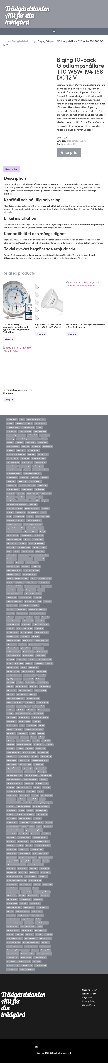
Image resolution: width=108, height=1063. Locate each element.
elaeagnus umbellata (13, 892)
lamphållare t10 (68, 144)
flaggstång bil (34, 872)
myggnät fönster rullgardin (14, 702)
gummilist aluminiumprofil (15, 830)
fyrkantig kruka (25, 861)
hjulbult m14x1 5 (42, 814)
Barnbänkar (25, 950)
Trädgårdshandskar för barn (27, 485)
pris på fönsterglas (12, 632)
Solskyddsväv (40, 551)
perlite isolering (21, 659)
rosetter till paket (12, 605)
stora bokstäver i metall (42, 516)
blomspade (20, 934)
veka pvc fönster (44, 435)
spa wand (16, 551)
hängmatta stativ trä (25, 818)
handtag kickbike (11, 822)
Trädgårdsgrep (43, 485)
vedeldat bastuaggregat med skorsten (27, 439)
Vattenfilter (31, 454)
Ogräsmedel (10, 682)
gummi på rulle (11, 833)
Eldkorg (35, 888)
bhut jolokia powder (30, 938)
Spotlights (23, 543)
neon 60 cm (10, 694)
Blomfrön (38, 934)
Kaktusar (37, 787)
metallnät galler (38, 713)
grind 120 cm (46, 833)
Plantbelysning (40, 655)
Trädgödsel (45, 477)
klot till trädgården (46, 775)
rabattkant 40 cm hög (13, 624)
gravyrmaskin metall (24, 837)
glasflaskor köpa (11, 853)
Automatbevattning (40, 957)
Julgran (40, 791)
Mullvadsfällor (30, 702)
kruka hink (30, 748)
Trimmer (27, 470)
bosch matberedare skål (27, 926)
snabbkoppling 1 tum (13, 566)
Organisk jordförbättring (14, 679)
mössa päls (10, 706)
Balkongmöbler (45, 950)
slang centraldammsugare (31, 570)
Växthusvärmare (42, 442)
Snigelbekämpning (31, 562)
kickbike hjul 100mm (42, 783)
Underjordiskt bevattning (14, 470)
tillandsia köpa (11, 501)
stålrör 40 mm (39, 535)
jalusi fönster (11, 799)
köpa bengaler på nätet (13, 768)
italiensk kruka (32, 799)
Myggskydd (33, 694)
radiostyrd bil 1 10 (28, 620)
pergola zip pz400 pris (45, 659)
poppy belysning (27, 640)
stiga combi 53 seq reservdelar (15, 528)
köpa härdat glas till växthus (40, 760)
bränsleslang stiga (12, 926)
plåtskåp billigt (25, 648)
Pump (18, 628)
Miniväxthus (10, 710)
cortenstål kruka (36, 911)
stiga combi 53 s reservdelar (35, 528)
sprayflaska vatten (38, 539)
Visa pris (69, 152)
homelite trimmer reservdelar (25, 814)
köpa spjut (35, 756)
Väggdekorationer (27, 462)
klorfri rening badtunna (13, 779)
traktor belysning (12, 477)
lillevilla (33, 737)
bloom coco (10, 934)
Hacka (39, 826)
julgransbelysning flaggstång (15, 791)
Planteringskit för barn (13, 655)
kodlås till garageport (31, 775)
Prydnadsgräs (39, 628)
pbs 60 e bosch (39, 663)
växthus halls (36, 446)
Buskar (38, 919)
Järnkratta (35, 795)
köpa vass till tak (11, 756)
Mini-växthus (31, 710)
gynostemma (47, 826)
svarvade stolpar (20, 512)
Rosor (39, 601)
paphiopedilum (33, 667)
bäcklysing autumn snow (44, 953)
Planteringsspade (42, 651)
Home (6, 41)
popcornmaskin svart (42, 640)
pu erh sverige (28, 628)
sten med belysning (12, 535)
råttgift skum (19, 617)
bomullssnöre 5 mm (13, 930)
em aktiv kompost (25, 888)
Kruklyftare (20, 748)
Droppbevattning (33, 895)
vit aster (39, 427)
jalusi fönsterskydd (46, 795)
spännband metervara (39, 547)
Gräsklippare (10, 845)
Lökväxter (9, 729)
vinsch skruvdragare (25, 431)
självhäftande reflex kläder (14, 586)
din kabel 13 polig (12, 903)
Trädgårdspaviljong (35, 481)
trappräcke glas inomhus (14, 473)
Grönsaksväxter (23, 833)
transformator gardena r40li (32, 473)
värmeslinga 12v (42, 454)
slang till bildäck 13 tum (13, 570)
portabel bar (35, 636)
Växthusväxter (30, 442)
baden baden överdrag (27, 953)
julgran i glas (31, 791)
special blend (10, 547)
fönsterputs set (45, 868)
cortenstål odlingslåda (22, 911)
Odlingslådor (33, 686)
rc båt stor (10, 617)
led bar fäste (10, 744)
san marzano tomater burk (14, 593)
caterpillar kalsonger (13, 919)
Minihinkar (21, 710)
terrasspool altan (23, 501)
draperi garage (45, 895)
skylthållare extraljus (29, 574)
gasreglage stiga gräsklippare (27, 857)
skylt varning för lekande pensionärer (17, 578)
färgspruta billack (12, 884)
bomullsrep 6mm (27, 930)
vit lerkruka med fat (28, 427)
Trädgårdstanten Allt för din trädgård (27, 15)
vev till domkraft (32, 435)
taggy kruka (45, 508)
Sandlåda (41, 589)
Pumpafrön (10, 628)
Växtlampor (20, 442)
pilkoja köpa (10, 659)
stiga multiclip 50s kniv (34, 520)
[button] (54, 31)
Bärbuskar (35, 950)
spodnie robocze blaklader (36, 543)
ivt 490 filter (21, 799)
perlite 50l (32, 659)
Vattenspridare (47, 446)
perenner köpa (19, 663)
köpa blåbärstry (38, 764)
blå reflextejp (48, 934)
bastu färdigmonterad (31, 946)
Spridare (26, 539)
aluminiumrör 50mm (13, 965)
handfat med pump (37, 822)
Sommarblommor (28, 551)
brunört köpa (28, 922)
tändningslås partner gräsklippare (16, 504)
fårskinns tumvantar (35, 880)
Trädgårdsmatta (11, 485)
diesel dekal (23, 903)
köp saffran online (40, 768)
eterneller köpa (47, 884)
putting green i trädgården (40, 624)
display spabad (38, 899)
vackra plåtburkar (40, 462)
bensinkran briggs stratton (30, 942)
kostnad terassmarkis (13, 752)
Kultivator (49, 744)
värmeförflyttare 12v (12, 458)
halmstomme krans (12, 826)
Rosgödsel (47, 601)
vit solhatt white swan (13, 427)
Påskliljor (49, 663)
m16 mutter (36, 721)
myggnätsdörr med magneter (15, 698)
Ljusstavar (19, 729)
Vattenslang (10, 450)
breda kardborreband (42, 922)
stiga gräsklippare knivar (14, 524)
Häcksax (24, 826)
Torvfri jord (21, 493)
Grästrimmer (10, 841)
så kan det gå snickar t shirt (33, 593)
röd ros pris (35, 605)
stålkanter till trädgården (14, 539)
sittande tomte (46, 586)
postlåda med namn (12, 636)
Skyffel (33, 578)
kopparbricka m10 (43, 752)
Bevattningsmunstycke (13, 942)
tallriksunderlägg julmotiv (14, 508)
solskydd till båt (11, 555)
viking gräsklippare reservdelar (15, 435)
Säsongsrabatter (30, 589)
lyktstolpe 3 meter (12, 725)
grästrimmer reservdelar (40, 837)
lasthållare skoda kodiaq (24, 744)
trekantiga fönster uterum (40, 470)
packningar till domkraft (14, 675)
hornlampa (10, 814)
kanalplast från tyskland (24, 787)
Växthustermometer (12, 446)
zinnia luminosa (11, 419)
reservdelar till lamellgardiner (37, 609)
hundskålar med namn (23, 806)
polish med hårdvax (12, 648)
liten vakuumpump (12, 737)
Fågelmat (37, 884)
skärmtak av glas (31, 582)
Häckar (32, 826)
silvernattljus (11, 589)
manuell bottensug (24, 721)
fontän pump (33, 868)
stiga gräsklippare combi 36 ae (32, 524)
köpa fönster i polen (25, 764)
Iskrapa (42, 799)
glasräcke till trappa (36, 849)
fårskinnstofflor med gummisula (16, 880)
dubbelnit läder (26, 892)
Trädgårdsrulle (22, 481)
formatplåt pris (22, 868)
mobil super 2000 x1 (38, 706)
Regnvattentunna (22, 613)
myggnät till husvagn (33, 698)
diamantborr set (34, 903)
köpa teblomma (24, 756)
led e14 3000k (46, 741)
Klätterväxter (43, 779)
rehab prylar (10, 613)
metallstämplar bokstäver (23, 713)
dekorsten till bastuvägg (13, 907)
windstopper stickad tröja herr (35, 419)
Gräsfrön (20, 845)
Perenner (29, 663)
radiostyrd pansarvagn (13, 620)
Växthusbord (25, 446)
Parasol (23, 667)
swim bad (9, 512)
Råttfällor (29, 617)
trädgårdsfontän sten (13, 489)
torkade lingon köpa (32, 493)
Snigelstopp (19, 562)
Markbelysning (11, 721)
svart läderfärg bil (33, 512)
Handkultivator (24, 822)
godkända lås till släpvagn (42, 845)
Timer (40, 497)
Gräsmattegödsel (23, 841)
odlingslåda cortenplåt (25, 690)
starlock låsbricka (26, 535)
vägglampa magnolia (13, 462)
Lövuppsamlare (31, 725)
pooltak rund (22, 644)
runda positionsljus (25, 597)
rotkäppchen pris (29, 601)
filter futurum (45, 872)
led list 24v (36, 741)
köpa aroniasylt (27, 768)
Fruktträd (45, 861)
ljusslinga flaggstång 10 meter (33, 729)
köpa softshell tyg (46, 756)
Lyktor (22, 725)
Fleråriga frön (23, 872)
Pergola (9, 663)
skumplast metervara (45, 578)
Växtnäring (10, 442)
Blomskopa (29, 934)
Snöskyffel (10, 562)
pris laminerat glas (26, 632)
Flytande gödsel (11, 872)
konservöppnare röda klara (14, 772)
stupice (9, 516)
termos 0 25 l (35, 501)
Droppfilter (22, 895)
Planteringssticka (28, 651)
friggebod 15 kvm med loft (36, 864)
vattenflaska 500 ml (33, 450)
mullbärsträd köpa (42, 702)
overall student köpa (29, 675)
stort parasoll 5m (19, 516)
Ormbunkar (42, 675)
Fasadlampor (42, 876)
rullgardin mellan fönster (14, 601)
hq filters (21, 810)
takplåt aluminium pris (31, 508)
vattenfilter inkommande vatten (16, 454)
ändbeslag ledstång (24, 961)
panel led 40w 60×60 (28, 671)
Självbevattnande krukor (32, 586)
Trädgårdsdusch (39, 489)
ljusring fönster (22, 733)
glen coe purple (23, 849)
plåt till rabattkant (38, 648)
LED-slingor (10, 741)
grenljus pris (10, 837)
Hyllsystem (10, 806)
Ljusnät (32, 733)
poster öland (25, 636)
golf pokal (28, 845)
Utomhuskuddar (11, 466)
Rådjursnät (45, 617)
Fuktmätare (36, 861)
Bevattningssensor (45, 938)
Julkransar (46, 787)
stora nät (30, 516)
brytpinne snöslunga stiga (14, 922)
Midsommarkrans (43, 710)
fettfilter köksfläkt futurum (14, 876)
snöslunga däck (39, 559)
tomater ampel (31, 497)
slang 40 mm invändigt (13, 574)
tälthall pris (33, 504)
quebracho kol (26, 624)
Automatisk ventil (26, 957)
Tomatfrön (21, 497)
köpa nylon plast (11, 760)
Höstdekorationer (41, 810)
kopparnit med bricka (29, 752)
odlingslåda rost (45, 686)
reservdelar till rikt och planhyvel (16, 609)
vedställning (10, 439)
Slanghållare (36, 566)
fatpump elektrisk (31, 876)
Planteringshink (28, 655)
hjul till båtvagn (11, 818)
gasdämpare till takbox (45, 857)
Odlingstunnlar (30, 682)
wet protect (10, 423)
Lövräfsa (41, 725)
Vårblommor (25, 458)
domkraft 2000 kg (12, 899)
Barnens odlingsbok (12, 950)
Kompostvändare (30, 772)
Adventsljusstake (12, 969)
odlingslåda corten (40, 690)
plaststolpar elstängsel (13, 651)
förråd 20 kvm (11, 868)
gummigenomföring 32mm (34, 830)
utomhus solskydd (25, 466)
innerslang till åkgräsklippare (43, 803)
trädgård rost (10, 493)
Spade (8, 551)
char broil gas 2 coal (37, 915)
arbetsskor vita (11, 961)
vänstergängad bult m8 (38, 458)
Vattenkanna (20, 450)
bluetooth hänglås (40, 930)
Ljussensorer (11, 733)
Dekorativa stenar (29, 907)
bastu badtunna (45, 946)
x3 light (22, 419)
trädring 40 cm (24, 477)
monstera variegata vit (23, 706)
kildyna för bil (29, 783)
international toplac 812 (13, 803)
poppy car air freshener (13, 640)
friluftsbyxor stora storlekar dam (16, 864)
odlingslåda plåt (11, 690)
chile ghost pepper (23, 915)
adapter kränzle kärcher (27, 969)
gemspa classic (11, 857)
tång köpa (45, 501)
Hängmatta (37, 818)
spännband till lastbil (24, 547)
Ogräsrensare (40, 679)
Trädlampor (35, 477)
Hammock (49, 822)
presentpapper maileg (41, 632)
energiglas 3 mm (12, 888)
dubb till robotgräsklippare (41, 892)
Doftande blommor (25, 899)
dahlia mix (10, 911)
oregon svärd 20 (28, 679)
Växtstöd (44, 439)
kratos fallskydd (40, 748)
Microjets (9, 713)
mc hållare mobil (24, 717)
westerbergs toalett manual (24, 423)
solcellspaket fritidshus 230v (40, 555)
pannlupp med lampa (13, 671)
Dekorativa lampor (42, 907)
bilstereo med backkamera (14, 938)
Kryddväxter (10, 748)
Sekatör (20, 589)
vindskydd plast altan (40, 431)
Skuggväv (9, 582)
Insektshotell (27, 803)
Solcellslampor (11, 559)
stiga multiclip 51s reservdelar (15, 520)
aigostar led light (27, 965)
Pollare (46, 644)
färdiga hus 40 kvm (25, 884)
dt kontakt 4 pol (11, 895)
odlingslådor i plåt (21, 686)
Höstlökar (30, 810)
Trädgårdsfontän (27, 489)
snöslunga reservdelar (25, 559)
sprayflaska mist (11, 543)
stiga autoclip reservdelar (14, 531)
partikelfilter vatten (12, 667)
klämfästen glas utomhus (14, 783)
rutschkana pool (11, 597)
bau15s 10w (45, 942)
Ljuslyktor (41, 733)
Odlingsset (10, 686)
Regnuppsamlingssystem (37, 613)
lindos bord (24, 737)
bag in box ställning (12, 953)
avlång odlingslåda (12, 957)
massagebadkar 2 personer (40, 717)
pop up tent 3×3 (11, 644)
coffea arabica (11, 915)
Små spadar (25, 566)
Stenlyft (42, 531)
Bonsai (40, 926)
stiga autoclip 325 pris (31, 531)
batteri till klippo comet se (14, 946)
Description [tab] (11, 169)
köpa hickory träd (24, 760)
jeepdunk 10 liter (11, 795)
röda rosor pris (24, 605)
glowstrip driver (11, 849)
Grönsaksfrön (35, 833)
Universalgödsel (38, 466)
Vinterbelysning (11, 431)
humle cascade (11, 810)
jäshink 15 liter (24, 795)
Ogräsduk (19, 682)
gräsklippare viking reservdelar (39, 841)
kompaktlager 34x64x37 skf (14, 775)
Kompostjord (42, 772)
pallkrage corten (41, 671)
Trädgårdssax (10, 481)
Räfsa (37, 617)
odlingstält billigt (42, 682)
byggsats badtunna (27, 919)
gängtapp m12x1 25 (12, 861)
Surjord (44, 512)
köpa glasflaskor (11, 764)
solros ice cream (23, 555)
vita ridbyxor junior (40, 423)
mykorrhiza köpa (21, 694)
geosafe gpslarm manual (40, 853)
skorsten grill (19, 582)
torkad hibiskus (46, 493)
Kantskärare (10, 787)
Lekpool (41, 737)
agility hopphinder (41, 965)
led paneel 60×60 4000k (23, 741)
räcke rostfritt (40, 620)
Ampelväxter (36, 961)
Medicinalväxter (11, 717)
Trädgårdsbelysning (24, 41)
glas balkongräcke (25, 853)
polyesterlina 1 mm (34, 644)
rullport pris (37, 597)
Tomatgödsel (10, 497)
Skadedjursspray (44, 582)
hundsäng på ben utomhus (40, 806)
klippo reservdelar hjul (30, 779)
